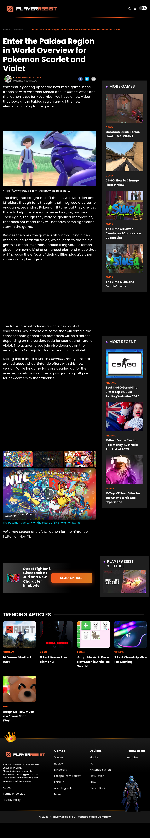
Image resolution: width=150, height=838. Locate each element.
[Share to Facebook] (80, 79)
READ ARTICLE (71, 578)
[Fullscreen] (31, 465)
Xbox (93, 782)
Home (6, 29)
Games (18, 29)
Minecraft (60, 770)
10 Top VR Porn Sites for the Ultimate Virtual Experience (123, 497)
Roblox (58, 763)
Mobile (94, 757)
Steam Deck (97, 788)
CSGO (109, 127)
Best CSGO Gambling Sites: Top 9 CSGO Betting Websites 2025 (122, 391)
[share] (90, 471)
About (7, 787)
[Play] (4, 465)
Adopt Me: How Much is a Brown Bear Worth (18, 716)
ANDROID (111, 382)
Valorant (59, 757)
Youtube (132, 757)
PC (91, 763)
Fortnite (59, 782)
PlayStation (97, 776)
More (57, 794)
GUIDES (43, 652)
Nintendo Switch (100, 770)
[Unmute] (8, 465)
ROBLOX (81, 652)
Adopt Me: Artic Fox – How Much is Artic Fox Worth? (93, 661)
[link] (8, 473)
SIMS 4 (109, 224)
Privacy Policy (12, 800)
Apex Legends (63, 788)
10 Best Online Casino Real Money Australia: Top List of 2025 (122, 444)
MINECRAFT (8, 652)
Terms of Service (14, 793)
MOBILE (110, 488)
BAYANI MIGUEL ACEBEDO (29, 77)
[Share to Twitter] (87, 79)
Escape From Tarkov (67, 776)
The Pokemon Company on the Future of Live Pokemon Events (49, 472)
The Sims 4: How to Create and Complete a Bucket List (123, 233)
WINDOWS (119, 652)
